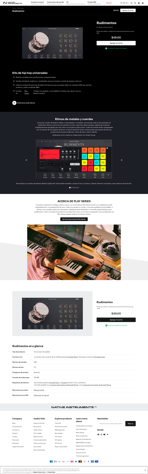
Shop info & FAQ (39, 423)
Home (14, 8)
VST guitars (58, 440)
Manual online (39, 390)
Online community (40, 443)
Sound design (80, 449)
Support (15, 433)
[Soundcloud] (107, 434)
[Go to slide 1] (70, 187)
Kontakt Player (73, 357)
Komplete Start (99, 357)
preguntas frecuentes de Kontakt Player (97, 385)
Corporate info (17, 426)
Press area (15, 440)
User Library (37, 446)
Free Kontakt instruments (84, 426)
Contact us (16, 430)
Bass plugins (59, 433)
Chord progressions (82, 456)
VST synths (58, 436)
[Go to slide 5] (78, 187)
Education (15, 443)
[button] (23, 103)
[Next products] (121, 160)
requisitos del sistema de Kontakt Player (64, 385)
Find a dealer (38, 433)
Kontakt (64, 382)
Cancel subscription (40, 440)
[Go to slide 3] (74, 187)
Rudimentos (18, 11)
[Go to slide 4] (76, 187)
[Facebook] (98, 434)
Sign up (130, 423)
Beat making (80, 432)
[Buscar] (131, 3)
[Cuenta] (139, 3)
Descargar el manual (41, 395)
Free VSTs (58, 423)
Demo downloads (39, 450)
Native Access (38, 436)
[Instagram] (101, 434)
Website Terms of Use (39, 472)
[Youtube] (104, 434)
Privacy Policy (51, 472)
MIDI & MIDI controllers (83, 442)
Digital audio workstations (84, 446)
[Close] (145, 470)
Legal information (18, 446)
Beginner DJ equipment (83, 439)
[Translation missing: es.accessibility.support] (135, 3)
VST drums (58, 443)
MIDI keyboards (60, 430)
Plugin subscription (61, 446)
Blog (13, 423)
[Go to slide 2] (72, 187)
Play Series (20, 8)
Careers (14, 436)
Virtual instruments (61, 426)
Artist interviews (81, 429)
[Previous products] (26, 160)
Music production (82, 436)
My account (37, 426)
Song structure (81, 452)
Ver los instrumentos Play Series (74, 219)
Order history (38, 430)
